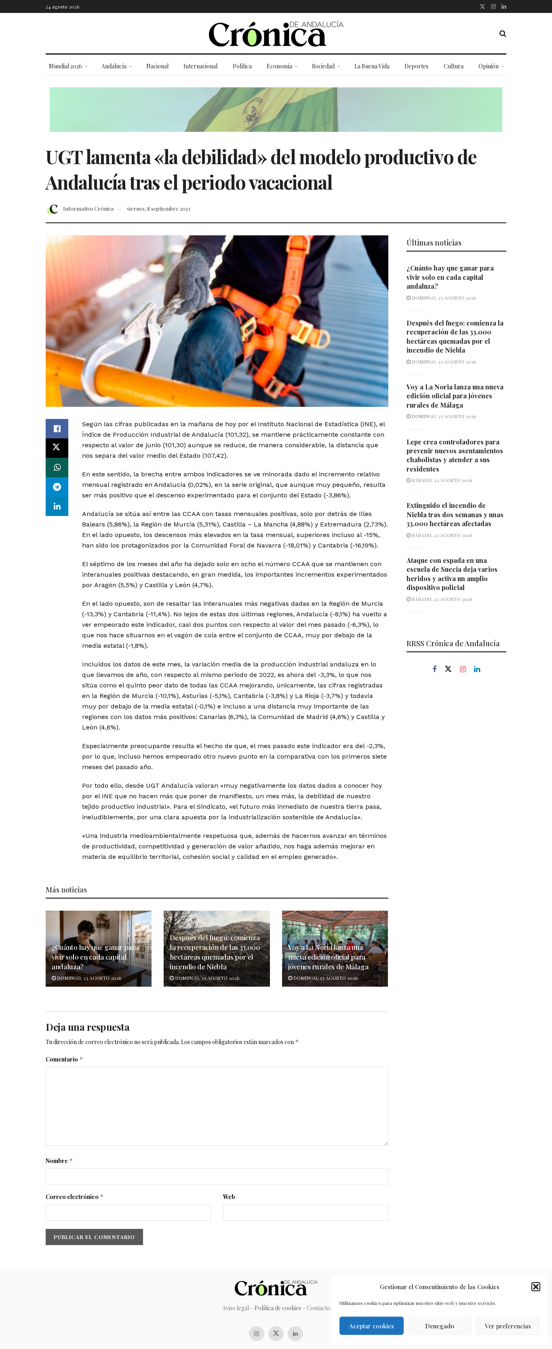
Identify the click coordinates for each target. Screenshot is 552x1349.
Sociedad (323, 66)
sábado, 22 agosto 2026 (441, 480)
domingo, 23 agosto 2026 (88, 978)
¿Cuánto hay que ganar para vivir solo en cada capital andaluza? (95, 957)
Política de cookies (278, 1308)
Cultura (454, 66)
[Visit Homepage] (276, 33)
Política (242, 66)
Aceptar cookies (371, 1326)
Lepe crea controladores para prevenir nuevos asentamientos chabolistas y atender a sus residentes (455, 455)
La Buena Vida (372, 66)
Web (229, 1197)
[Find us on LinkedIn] (503, 6)
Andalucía (113, 66)
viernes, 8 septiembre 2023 (158, 208)
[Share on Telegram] (57, 487)
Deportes (416, 66)
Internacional (200, 66)
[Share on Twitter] (57, 448)
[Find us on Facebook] (434, 669)
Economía (279, 66)
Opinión (488, 66)
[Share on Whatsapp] (57, 467)
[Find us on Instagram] (493, 6)
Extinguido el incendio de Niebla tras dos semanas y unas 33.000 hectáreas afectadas (455, 514)
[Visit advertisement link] (276, 115)
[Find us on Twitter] (482, 6)
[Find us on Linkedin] (477, 669)
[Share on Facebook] (57, 428)
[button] (536, 1287)
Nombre (59, 1161)
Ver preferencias (508, 1326)
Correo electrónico (75, 1197)
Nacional (157, 66)
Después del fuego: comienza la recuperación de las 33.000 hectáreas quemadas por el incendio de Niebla (215, 952)
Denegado (439, 1326)
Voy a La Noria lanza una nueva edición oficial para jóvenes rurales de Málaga (328, 957)
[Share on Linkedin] (57, 506)
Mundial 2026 (65, 66)
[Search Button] (502, 33)
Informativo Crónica (88, 208)
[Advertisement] (457, 817)
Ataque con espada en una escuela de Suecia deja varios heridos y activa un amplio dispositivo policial (452, 574)
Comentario (64, 1059)
